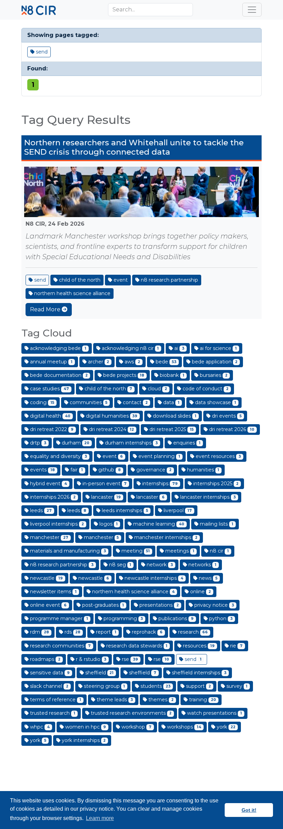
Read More (46, 309)
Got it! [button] (249, 810)
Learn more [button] (100, 818)
